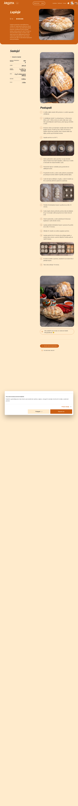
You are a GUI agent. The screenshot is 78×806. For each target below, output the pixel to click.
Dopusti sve (61, 411)
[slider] (19, 19)
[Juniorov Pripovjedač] (72, 3)
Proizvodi (36, 3)
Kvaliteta (55, 3)
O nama (64, 3)
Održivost (60, 3)
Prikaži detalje (65, 406)
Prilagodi (37, 411)
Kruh (42, 3)
